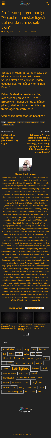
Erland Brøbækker (31, 122)
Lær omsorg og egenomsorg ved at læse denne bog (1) (8, 326)
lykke (20, 373)
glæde (38, 358)
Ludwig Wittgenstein (9, 373)
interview (20, 363)
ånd (39, 392)
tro (26, 391)
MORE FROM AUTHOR (34, 308)
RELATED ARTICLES (15, 308)
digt (4, 354)
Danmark (43, 349)
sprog (41, 387)
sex (14, 387)
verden (32, 392)
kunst (30, 363)
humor (10, 363)
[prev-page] (24, 334)
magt (26, 373)
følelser (30, 358)
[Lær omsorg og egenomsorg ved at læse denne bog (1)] (9, 317)
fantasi (26, 354)
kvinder (6, 368)
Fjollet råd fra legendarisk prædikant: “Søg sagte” (9, 139)
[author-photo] (25, 164)
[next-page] (27, 334)
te (12, 124)
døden (11, 354)
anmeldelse (8, 349)
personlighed (17, 382)
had (4, 363)
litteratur (35, 368)
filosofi (7, 358)
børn (34, 349)
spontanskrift (31, 387)
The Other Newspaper (12, 392)
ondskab (6, 382)
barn (19, 349)
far (33, 354)
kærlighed (20, 368)
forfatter (19, 358)
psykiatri (37, 382)
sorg (21, 387)
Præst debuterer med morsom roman (40, 326)
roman (6, 387)
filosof (39, 354)
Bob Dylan (11, 122)
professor (6, 124)
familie (19, 354)
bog (26, 349)
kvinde (39, 363)
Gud (46, 358)
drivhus (20, 122)
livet (44, 368)
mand (34, 373)
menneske (8, 377)
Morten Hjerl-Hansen (9, 32)
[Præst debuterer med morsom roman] (42, 317)
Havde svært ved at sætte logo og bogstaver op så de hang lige (25, 327)
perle (42, 122)
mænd (40, 378)
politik (27, 382)
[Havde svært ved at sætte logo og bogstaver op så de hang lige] (25, 317)
